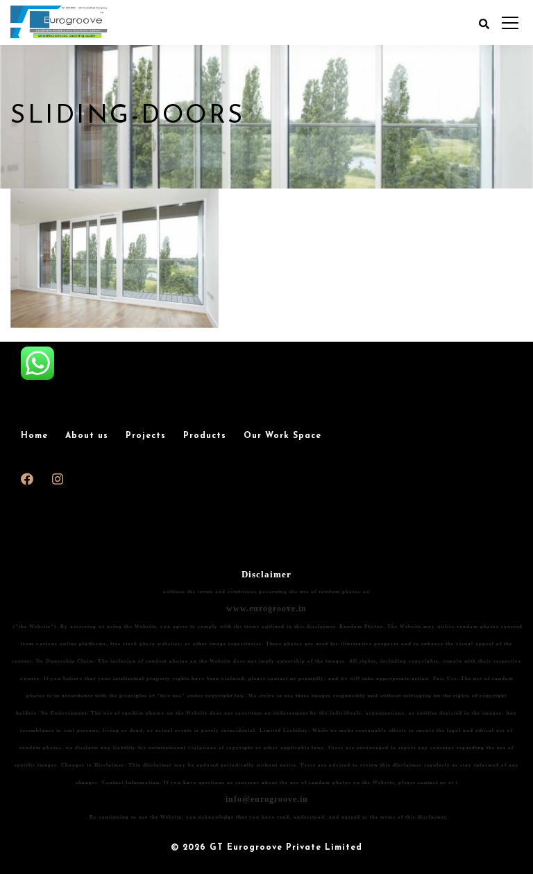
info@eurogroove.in (267, 799)
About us (86, 436)
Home (34, 436)
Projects (146, 436)
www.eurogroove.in (266, 608)
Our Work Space (282, 436)
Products (204, 436)
